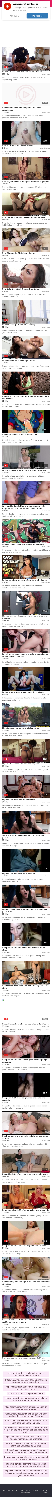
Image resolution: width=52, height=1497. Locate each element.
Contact (36, 1490)
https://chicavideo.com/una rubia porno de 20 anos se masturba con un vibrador (26, 1437)
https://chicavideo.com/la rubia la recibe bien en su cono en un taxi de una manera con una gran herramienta (26, 1473)
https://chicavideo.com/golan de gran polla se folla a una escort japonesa (26, 1399)
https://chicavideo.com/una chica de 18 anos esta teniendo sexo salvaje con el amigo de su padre (26, 1429)
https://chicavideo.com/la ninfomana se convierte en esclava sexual (26, 1374)
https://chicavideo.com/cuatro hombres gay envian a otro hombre (26, 1388)
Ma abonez (37, 16)
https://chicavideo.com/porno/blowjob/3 (26, 1393)
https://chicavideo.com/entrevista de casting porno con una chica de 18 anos (26, 1444)
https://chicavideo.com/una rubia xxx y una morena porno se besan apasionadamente (26, 1465)
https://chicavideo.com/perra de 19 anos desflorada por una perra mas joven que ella (26, 1451)
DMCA (14, 1490)
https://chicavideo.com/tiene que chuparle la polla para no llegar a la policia (26, 1421)
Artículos (6, 1490)
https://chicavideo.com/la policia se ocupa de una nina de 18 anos (26, 1408)
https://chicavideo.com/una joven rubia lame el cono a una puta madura (26, 1458)
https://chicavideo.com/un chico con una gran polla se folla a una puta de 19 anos (26, 1415)
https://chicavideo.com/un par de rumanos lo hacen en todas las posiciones (26, 1381)
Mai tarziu (14, 16)
